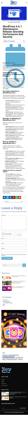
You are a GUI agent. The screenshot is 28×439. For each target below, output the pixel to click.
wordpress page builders (12, 359)
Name (2, 238)
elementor (5, 355)
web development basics (14, 355)
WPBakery (20, 359)
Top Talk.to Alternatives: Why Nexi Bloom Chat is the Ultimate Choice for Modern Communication (18, 393)
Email (2, 243)
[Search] (24, 265)
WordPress (22, 100)
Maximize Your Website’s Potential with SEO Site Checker (18, 397)
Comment (3, 215)
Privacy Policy (4, 385)
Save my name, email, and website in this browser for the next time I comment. (13, 255)
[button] (2, 3)
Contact (3, 379)
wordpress (8, 357)
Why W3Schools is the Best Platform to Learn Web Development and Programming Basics (19, 282)
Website (2, 248)
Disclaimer (3, 383)
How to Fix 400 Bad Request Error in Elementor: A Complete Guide (18, 287)
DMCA (2, 381)
